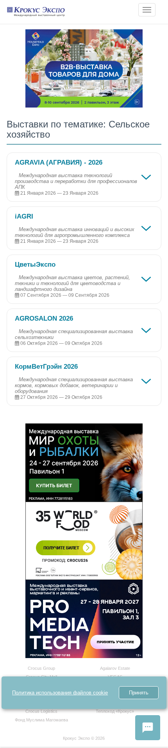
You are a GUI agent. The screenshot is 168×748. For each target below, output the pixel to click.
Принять (138, 693)
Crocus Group (41, 668)
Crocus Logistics (41, 711)
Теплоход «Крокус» (115, 711)
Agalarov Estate (115, 668)
